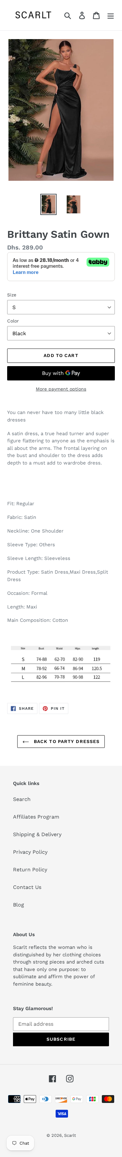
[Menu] (110, 15)
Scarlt (70, 1135)
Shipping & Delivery (37, 834)
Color (13, 320)
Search (22, 799)
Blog (18, 905)
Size (11, 294)
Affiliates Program (36, 817)
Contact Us (27, 887)
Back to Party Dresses (66, 741)
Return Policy (30, 869)
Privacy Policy (30, 852)
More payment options (61, 389)
